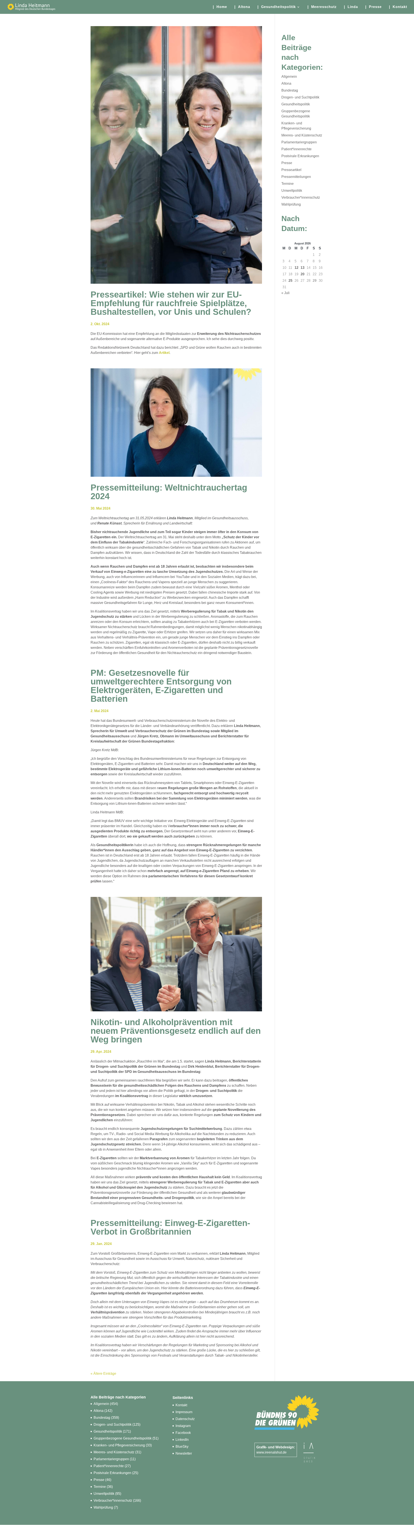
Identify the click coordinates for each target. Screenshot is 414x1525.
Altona (286, 83)
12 (296, 267)
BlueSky (182, 1446)
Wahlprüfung (291, 204)
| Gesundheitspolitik (276, 7)
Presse (286, 163)
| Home (220, 7)
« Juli (285, 293)
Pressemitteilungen (296, 177)
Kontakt (181, 1405)
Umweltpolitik (291, 190)
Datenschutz (185, 1419)
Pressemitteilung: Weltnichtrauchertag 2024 (169, 492)
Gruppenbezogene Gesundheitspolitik (123, 1438)
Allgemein (289, 76)
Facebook (183, 1433)
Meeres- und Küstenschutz (301, 135)
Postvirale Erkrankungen (300, 156)
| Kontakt (398, 7)
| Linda (351, 7)
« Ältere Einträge (103, 1373)
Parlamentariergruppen (299, 142)
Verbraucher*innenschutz (300, 197)
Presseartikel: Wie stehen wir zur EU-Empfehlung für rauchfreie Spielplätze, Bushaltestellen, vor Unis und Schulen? (171, 303)
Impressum (184, 1412)
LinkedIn (182, 1439)
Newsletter (184, 1453)
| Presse (373, 7)
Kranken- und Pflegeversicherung (119, 1445)
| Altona (242, 7)
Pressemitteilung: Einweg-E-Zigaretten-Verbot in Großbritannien (170, 1227)
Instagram (183, 1426)
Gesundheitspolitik (295, 104)
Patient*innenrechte (296, 149)
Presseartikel (291, 170)
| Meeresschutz (322, 7)
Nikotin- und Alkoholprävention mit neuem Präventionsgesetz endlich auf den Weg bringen (176, 1030)
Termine (287, 183)
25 (290, 280)
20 (302, 274)
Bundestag (289, 90)
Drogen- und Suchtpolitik (300, 97)
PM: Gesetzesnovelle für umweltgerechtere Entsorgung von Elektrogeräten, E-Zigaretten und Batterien (161, 685)
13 (302, 267)
